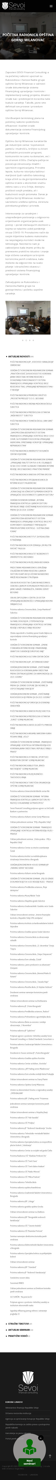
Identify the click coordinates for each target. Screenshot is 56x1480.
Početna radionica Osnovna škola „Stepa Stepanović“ (31, 954)
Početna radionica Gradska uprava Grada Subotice (30, 932)
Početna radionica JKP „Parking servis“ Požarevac (29, 1098)
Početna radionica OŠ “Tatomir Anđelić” (26, 1226)
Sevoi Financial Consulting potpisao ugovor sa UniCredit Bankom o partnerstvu (32, 810)
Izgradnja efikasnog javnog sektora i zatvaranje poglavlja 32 (28, 1312)
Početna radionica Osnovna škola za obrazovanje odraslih (29, 939)
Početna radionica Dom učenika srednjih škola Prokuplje (32, 1074)
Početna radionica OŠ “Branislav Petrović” (26, 1231)
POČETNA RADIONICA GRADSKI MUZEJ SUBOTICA (30, 711)
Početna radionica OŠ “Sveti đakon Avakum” (27, 1166)
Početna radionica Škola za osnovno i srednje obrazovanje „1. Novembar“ (28, 1024)
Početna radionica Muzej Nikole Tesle (25, 895)
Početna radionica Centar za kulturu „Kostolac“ (28, 1063)
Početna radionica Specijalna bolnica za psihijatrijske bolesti (31, 1255)
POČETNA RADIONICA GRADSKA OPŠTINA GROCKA (31, 474)
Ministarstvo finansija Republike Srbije (22, 1407)
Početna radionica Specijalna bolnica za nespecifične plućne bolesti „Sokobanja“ (31, 1144)
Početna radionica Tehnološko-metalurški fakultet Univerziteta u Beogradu (29, 1135)
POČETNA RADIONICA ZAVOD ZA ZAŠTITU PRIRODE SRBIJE (31, 726)
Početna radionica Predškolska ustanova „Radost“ (29, 1011)
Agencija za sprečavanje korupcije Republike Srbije (27, 1419)
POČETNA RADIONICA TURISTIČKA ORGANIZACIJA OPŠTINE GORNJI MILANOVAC (30, 784)
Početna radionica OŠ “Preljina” (22, 1123)
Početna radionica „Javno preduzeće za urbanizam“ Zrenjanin (30, 966)
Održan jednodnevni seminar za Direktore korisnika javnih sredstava (30, 1290)
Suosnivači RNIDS (17, 1283)
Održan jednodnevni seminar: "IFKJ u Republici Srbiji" (30, 822)
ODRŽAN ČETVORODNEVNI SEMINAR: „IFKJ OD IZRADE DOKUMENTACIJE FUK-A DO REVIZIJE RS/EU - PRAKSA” (32, 880)
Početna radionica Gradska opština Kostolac (27, 1058)
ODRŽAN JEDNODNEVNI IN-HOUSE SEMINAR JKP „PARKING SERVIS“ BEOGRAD (29, 866)
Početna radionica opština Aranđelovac (25, 1187)
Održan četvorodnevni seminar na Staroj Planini (29, 1079)
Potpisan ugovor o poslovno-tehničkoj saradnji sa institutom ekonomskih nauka (29, 1304)
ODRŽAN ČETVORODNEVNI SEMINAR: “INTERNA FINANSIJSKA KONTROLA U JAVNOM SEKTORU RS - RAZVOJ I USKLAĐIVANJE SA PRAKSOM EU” (30, 799)
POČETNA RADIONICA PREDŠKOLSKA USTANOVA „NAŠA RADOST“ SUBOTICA (30, 414)
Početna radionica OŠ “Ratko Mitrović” (25, 1172)
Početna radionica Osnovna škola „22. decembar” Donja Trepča (32, 947)
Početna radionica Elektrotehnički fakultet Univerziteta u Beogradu (31, 1246)
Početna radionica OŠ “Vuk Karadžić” (24, 1117)
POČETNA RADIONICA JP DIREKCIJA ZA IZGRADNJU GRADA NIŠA (30, 704)
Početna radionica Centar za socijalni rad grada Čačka (31, 1150)
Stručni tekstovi (18, 1323)
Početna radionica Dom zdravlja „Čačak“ (26, 959)
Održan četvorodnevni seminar (22, 1262)
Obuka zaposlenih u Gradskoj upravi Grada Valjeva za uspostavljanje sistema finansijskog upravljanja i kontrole (31, 636)
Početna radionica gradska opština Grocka (26, 1206)
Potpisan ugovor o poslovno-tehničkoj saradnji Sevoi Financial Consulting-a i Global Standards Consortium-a (32, 1037)
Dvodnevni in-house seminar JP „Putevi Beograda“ (30, 1053)
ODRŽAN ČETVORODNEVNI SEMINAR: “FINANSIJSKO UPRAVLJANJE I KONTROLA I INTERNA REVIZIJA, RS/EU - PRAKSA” (32, 830)
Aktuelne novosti (19, 356)
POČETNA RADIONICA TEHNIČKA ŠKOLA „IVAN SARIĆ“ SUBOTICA (31, 422)
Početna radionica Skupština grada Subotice (27, 901)
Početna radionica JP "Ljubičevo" (22, 1030)
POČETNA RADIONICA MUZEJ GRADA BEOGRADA (29, 562)
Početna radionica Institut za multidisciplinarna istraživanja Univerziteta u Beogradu (28, 858)
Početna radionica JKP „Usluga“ (22, 1201)
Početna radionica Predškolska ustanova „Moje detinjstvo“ (28, 889)
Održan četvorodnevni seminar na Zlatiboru (27, 1212)
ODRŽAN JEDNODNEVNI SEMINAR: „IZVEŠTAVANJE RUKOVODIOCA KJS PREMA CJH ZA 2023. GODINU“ (30, 696)
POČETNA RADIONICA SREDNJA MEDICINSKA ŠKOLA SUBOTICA (31, 405)
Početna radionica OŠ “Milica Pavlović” (25, 1177)
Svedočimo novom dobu (20, 1278)
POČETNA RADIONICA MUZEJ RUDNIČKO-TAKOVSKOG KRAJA (26, 776)
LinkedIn (34, 1474)
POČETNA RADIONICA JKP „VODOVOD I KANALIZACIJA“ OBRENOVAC (32, 363)
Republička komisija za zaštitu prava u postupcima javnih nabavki (27, 1426)
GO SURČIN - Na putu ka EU (21, 1297)
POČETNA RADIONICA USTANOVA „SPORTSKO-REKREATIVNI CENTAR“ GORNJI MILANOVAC (29, 759)
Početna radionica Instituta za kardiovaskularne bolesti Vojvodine (31, 925)
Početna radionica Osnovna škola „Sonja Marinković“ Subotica (30, 611)
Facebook (23, 1474)
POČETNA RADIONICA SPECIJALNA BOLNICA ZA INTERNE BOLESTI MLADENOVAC (29, 481)
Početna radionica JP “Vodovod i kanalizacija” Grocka (30, 1128)
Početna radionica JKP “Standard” (23, 1267)
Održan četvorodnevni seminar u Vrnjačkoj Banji (29, 1112)
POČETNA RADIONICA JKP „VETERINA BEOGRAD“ (29, 662)
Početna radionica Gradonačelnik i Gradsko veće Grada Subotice (31, 908)
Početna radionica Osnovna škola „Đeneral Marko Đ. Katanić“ (30, 975)
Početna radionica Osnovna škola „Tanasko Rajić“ (29, 982)
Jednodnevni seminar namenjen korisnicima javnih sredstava (29, 1105)
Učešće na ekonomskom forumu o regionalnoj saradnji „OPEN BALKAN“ (31, 1091)
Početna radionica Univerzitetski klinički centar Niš (29, 791)
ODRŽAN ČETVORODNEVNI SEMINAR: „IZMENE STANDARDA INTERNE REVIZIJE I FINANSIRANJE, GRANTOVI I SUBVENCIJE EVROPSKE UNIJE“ (29, 648)
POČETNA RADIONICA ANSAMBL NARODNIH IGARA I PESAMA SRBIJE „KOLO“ (31, 735)
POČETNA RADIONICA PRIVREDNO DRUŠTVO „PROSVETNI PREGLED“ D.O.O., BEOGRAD (28, 397)
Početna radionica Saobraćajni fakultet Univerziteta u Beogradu (31, 1046)
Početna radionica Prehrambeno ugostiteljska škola (30, 1017)
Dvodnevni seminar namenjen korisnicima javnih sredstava (29, 994)
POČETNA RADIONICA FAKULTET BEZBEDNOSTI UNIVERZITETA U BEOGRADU (29, 555)
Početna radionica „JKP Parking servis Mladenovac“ (30, 1069)
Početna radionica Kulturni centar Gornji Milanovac (30, 817)
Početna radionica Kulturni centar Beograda (27, 873)
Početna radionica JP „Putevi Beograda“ (25, 1006)
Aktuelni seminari (19, 1329)
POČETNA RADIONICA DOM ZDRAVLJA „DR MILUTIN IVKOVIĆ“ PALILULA (30, 547)
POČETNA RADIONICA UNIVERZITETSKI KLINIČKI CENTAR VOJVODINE (29, 452)
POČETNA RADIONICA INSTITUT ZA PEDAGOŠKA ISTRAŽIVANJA (29, 538)
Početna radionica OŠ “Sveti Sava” (23, 1161)
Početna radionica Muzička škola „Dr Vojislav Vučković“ (31, 987)
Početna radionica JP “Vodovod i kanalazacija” (28, 1272)
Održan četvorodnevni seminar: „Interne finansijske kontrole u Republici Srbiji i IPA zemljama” (30, 916)
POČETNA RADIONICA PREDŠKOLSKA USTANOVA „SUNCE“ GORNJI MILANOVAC (30, 718)
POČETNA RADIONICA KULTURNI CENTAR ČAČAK (29, 656)
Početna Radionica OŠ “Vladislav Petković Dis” (28, 1156)
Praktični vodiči (18, 1335)
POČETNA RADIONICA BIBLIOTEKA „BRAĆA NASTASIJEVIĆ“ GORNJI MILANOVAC (27, 767)
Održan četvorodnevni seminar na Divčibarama (28, 1001)
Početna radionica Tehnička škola (23, 1182)
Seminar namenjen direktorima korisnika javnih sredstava (28, 1238)
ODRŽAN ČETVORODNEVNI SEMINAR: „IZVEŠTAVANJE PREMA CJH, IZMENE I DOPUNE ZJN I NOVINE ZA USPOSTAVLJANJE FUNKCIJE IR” (31, 685)
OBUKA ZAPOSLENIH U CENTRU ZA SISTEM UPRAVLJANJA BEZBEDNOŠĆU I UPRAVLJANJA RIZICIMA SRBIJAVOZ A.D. (31, 600)
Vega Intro (19, 1468)
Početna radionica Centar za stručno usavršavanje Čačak (29, 849)
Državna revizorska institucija (18, 1413)
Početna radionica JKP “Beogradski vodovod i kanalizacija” (28, 1219)
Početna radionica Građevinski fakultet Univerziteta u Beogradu (31, 1194)
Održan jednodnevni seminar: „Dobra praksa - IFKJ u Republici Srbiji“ (30, 841)
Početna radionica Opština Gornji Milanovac (27, 1085)
